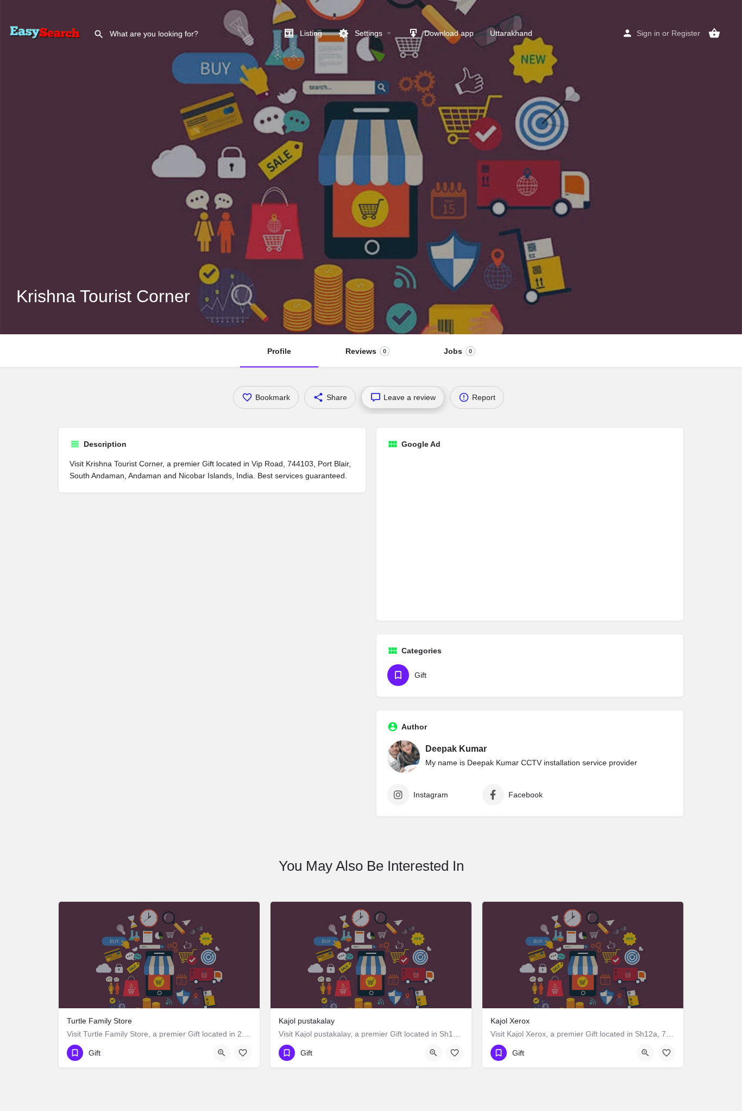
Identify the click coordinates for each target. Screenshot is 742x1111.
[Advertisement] (529, 534)
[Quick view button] (221, 1053)
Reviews (365, 351)
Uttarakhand (511, 33)
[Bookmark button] (242, 1053)
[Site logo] (46, 32)
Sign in (648, 33)
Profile (279, 351)
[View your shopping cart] (714, 33)
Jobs (458, 351)
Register (685, 33)
